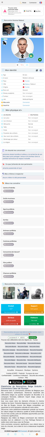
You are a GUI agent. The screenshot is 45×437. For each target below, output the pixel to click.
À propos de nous (32, 373)
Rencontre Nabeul (10, 360)
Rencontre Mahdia (9, 356)
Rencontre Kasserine (36, 350)
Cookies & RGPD (11, 373)
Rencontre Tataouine (35, 363)
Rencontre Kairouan (22, 350)
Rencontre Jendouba (9, 350)
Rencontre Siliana (9, 363)
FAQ (26, 377)
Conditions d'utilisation (20, 375)
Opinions (35, 370)
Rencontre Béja (21, 343)
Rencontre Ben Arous (34, 343)
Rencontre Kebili (9, 353)
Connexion (33, 2)
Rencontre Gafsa (34, 346)
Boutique (27, 370)
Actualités (10, 370)
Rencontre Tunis (21, 367)
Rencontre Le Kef (36, 353)
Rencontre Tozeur (10, 367)
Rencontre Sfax (21, 360)
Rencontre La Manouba (22, 353)
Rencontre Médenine (22, 356)
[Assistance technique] (37, 434)
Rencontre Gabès (23, 346)
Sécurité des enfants (36, 375)
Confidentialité (6, 375)
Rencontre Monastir (35, 356)
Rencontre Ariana (10, 343)
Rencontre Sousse (21, 363)
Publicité (22, 373)
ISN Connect (22, 431)
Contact (21, 377)
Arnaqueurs (19, 370)
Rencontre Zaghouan (34, 367)
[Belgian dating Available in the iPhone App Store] (16, 381)
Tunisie (27, 81)
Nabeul (27, 84)
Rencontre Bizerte (11, 346)
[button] (2, 2)
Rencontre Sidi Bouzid (34, 360)
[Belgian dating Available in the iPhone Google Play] (29, 381)
